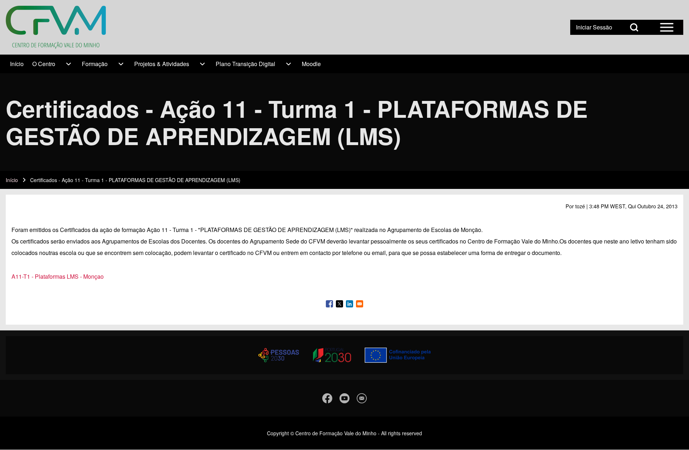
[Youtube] (344, 398)
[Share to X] (339, 303)
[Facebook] (327, 398)
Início (12, 180)
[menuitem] (17, 64)
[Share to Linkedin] (349, 303)
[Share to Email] (359, 303)
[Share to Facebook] (329, 303)
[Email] (362, 398)
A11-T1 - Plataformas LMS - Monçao (57, 276)
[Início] (56, 27)
